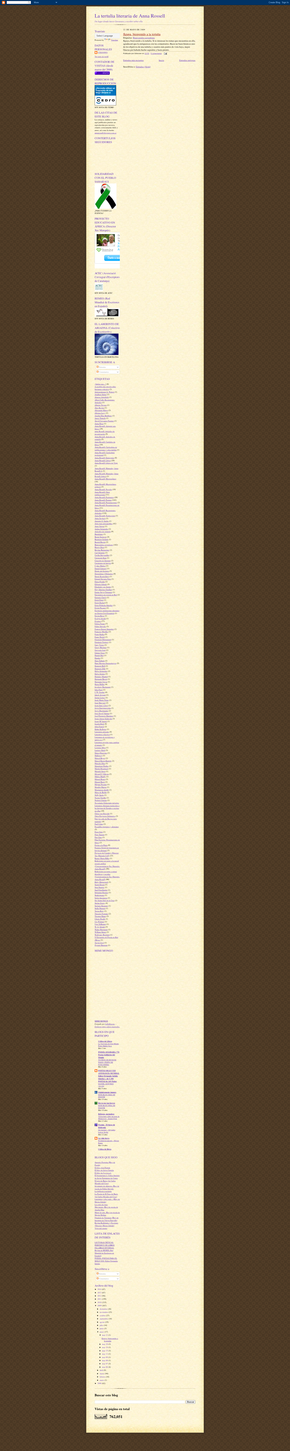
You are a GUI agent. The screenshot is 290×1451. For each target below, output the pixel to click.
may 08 (105, 1360)
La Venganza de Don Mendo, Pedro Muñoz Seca (108, 1045)
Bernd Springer (101, 537)
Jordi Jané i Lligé (101, 705)
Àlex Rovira (99, 407)
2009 (100, 1305)
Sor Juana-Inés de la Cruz (104, 900)
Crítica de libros (104, 1149)
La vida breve (103, 1138)
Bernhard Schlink (101, 539)
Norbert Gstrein (101, 800)
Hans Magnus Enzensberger (105, 663)
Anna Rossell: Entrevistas (104, 457)
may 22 (105, 1335)
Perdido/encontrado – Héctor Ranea (108, 1141)
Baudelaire (99, 534)
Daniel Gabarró (101, 568)
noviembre (104, 1312)
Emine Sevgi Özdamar (103, 592)
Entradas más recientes (133, 60)
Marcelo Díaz (100, 763)
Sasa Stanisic (99, 887)
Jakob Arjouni (100, 695)
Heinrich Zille (100, 668)
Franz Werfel (100, 637)
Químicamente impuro (107, 1092)
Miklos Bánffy (100, 776)
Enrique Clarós (100, 597)
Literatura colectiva (102, 734)
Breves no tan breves (106, 1103)
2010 (100, 1302)
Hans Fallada (100, 660)
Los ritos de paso (101, 1204)
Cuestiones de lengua (103, 563)
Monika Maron (100, 787)
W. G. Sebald (100, 927)
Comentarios (104, 372)
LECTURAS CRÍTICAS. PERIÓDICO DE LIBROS (104, 1243)
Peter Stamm (99, 834)
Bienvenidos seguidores (104, 544)
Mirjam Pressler (101, 784)
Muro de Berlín (101, 792)
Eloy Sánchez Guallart (103, 589)
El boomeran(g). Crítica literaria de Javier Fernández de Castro (107, 1176)
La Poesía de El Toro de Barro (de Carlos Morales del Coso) (106, 1195)
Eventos (98, 621)
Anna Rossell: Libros (103, 460)
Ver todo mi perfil (101, 56)
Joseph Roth (99, 724)
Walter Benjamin (101, 929)
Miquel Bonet (100, 779)
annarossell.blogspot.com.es (105, 133)
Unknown (103, 52)
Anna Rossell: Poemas (103, 500)
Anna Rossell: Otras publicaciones (102, 493)
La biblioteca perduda (103, 1191)
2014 (100, 1289)
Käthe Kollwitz (100, 729)
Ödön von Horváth (102, 813)
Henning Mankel (101, 676)
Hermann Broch (101, 679)
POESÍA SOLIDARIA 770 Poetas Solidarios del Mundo (108, 1055)
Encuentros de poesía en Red (106, 594)
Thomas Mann (100, 916)
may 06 (105, 1367)
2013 (100, 1292)
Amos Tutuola (100, 418)
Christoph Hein (100, 558)
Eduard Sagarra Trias (103, 579)
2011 (100, 1299)
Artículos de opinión (103, 531)
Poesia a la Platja (101, 845)
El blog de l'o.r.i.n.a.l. (103, 1173)
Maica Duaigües (101, 753)
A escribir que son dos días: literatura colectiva (105, 387)
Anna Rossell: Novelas (103, 489)
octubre (103, 1315)
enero (102, 1380)
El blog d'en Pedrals (102, 1167)
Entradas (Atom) (143, 66)
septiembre (104, 1318)
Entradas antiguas (187, 60)
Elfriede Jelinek (101, 584)
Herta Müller (100, 684)
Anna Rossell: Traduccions (105, 515)
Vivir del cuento (101, 1228)
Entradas (102, 367)
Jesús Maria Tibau (102, 700)
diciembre (104, 1309)
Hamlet (97, 658)
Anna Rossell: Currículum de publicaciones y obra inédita (106, 448)
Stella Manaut (100, 908)
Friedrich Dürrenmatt (103, 639)
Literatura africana (102, 731)
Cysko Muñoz (100, 566)
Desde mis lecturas (102, 571)
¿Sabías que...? (100, 384)
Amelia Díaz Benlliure (103, 415)
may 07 (105, 1363)
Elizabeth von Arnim (103, 587)
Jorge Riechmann (101, 710)
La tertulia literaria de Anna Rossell (130, 15)
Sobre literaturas (101, 898)
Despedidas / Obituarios (104, 573)
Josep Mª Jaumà (101, 721)
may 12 (105, 1354)
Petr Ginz (98, 837)
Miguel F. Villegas (102, 774)
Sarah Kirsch (100, 884)
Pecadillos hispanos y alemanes (107, 826)
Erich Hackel (100, 602)
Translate (114, 40)
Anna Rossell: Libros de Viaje (106, 463)
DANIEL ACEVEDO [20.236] (106, 1085)
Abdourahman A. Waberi (104, 392)
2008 (100, 1383)
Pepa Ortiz (99, 832)
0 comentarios (156, 53)
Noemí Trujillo (100, 797)
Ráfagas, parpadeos (106, 1114)
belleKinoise (110, 1024)
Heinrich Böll (100, 666)
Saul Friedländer (101, 890)
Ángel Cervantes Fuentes (104, 421)
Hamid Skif (99, 655)
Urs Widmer (99, 921)
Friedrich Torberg (101, 642)
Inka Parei (99, 689)
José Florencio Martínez (104, 716)
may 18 (105, 1347)
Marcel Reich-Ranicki (103, 761)
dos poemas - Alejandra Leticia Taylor (106, 1131)
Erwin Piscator (100, 608)
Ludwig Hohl (100, 750)
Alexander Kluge (101, 410)
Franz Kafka (99, 634)
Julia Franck (99, 726)
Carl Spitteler (100, 552)
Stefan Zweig (100, 903)
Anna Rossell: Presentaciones (106, 502)
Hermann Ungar (101, 681)
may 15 (105, 1350)
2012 (100, 1295)
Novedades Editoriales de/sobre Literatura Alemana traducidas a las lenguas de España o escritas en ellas (107, 807)
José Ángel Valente (102, 713)
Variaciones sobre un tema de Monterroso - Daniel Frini (108, 1117)
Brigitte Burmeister (102, 550)
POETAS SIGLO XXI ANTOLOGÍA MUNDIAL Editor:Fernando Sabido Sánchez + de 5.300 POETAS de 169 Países (108, 1076)
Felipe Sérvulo (100, 626)
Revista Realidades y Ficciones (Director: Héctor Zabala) (106, 1224)
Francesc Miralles (101, 631)
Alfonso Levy (100, 413)
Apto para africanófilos (103, 523)
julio (102, 1325)
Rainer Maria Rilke (102, 858)
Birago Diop (99, 547)
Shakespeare (99, 895)
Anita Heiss (99, 423)
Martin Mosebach (101, 768)
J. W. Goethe (100, 692)
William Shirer (100, 932)
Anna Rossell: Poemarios (104, 497)
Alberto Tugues (101, 405)
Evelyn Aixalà (100, 618)
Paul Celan (99, 824)
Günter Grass (100, 653)
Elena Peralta (100, 581)
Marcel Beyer (100, 758)
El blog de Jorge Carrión (104, 1170)
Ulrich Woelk (100, 919)
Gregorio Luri (100, 650)
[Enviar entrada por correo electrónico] (165, 53)
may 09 (105, 1357)
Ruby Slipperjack (101, 882)
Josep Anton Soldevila (103, 718)
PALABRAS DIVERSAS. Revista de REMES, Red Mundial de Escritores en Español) (104, 1252)
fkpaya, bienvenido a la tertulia (110, 1339)
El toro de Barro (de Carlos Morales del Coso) (105, 1182)
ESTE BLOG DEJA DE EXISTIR (106, 1096)
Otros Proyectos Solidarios (105, 816)
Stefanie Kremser (101, 905)
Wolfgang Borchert (102, 934)
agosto (102, 1322)
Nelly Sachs (99, 795)
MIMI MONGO (101, 1021)
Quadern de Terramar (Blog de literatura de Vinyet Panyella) (106, 1219)
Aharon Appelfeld (102, 397)
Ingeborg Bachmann (103, 687)
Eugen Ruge (99, 615)
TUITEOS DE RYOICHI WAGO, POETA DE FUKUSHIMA (107, 1062)
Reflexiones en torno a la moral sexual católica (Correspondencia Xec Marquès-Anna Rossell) (107, 865)
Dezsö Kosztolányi (102, 576)
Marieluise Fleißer (102, 766)
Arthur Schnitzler (101, 529)
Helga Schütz (100, 674)
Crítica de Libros (105, 1041)
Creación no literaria (102, 560)
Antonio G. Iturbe (102, 521)
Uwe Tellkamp (100, 924)
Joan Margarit (100, 703)
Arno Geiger (99, 526)
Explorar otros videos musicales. (107, 1026)
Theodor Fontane (101, 913)
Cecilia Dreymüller (102, 555)
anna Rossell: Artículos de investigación (105, 432)
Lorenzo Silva (100, 747)
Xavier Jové (99, 942)
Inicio (161, 60)
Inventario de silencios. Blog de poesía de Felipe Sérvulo (107, 1187)
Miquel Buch (100, 782)
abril (102, 1370)
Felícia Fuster (100, 623)
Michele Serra (100, 771)
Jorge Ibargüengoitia (103, 708)
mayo (102, 1331)
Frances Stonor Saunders (104, 629)
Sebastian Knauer (101, 892)
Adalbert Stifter (101, 394)
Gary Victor (99, 645)
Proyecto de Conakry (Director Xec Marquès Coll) (107, 854)
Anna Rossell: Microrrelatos (105, 478)
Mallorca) (98, 755)
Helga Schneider (101, 671)
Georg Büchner (101, 647)
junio (102, 1328)
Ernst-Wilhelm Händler (104, 605)
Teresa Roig (99, 911)
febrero (103, 1376)
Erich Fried (99, 600)
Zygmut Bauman (101, 945)
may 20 (105, 1344)
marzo (102, 1373)
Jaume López (100, 697)
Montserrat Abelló (102, 790)
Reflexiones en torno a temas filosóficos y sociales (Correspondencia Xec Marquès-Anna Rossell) (107, 875)
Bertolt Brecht (100, 542)
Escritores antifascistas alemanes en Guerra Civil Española (107, 611)
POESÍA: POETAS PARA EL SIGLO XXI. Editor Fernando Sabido (106, 1261)
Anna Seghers (100, 518)
